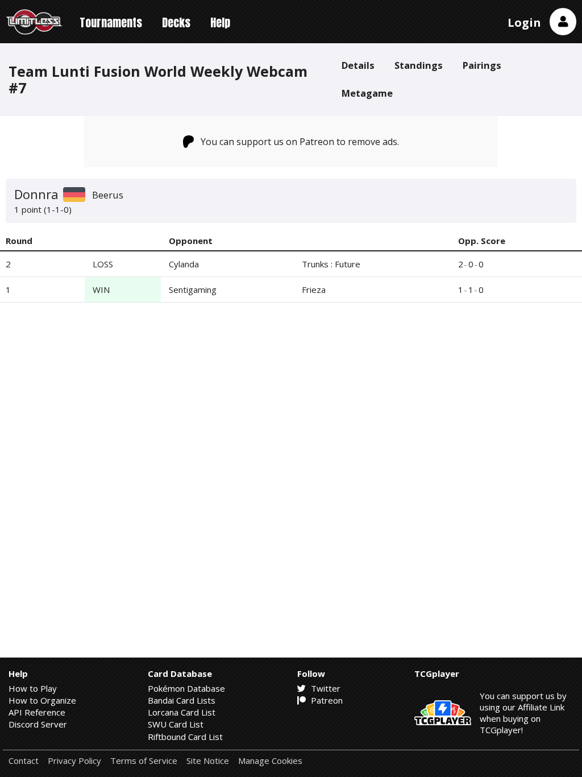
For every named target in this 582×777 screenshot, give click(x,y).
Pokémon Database (186, 688)
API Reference (37, 712)
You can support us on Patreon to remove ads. (300, 141)
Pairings (482, 65)
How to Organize (42, 700)
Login (524, 22)
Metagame (367, 93)
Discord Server (38, 724)
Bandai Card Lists (181, 700)
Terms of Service (143, 761)
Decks (176, 22)
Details (358, 65)
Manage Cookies (270, 761)
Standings (418, 65)
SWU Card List (175, 724)
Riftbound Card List (185, 736)
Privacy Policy (74, 761)
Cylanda (184, 264)
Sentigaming (193, 289)
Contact (24, 761)
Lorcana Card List (181, 712)
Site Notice (207, 761)
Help (220, 22)
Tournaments (111, 22)
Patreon (326, 700)
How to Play (33, 688)
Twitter (324, 688)
